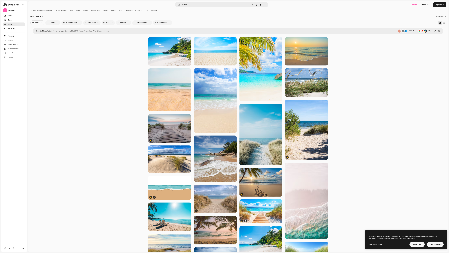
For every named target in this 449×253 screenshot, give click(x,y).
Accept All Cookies (435, 244)
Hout (146, 10)
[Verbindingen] (5, 248)
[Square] (444, 23)
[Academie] (9, 248)
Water (77, 10)
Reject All (417, 244)
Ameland (129, 10)
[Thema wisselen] (13, 248)
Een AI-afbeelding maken (42, 10)
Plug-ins (431, 31)
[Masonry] (440, 23)
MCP (410, 31)
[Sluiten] (439, 31)
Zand (121, 10)
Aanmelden (425, 5)
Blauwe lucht (96, 10)
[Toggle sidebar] (23, 5)
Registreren (439, 5)
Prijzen (414, 5)
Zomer (105, 10)
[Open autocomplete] (178, 5)
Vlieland (154, 10)
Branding (138, 10)
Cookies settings (375, 244)
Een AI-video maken (65, 10)
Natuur (85, 10)
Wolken (113, 10)
